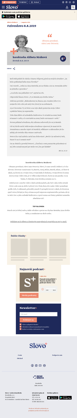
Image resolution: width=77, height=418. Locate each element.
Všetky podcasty (29, 295)
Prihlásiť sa (28, 320)
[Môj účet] (67, 7)
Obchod (20, 358)
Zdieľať (9, 68)
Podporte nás (57, 355)
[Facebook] (63, 2)
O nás (20, 355)
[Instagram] (66, 2)
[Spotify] (73, 2)
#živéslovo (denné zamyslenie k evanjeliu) (35, 327)
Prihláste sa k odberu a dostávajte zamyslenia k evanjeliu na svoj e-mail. (38, 222)
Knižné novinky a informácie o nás (33, 329)
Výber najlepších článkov (30, 325)
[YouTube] (70, 2)
